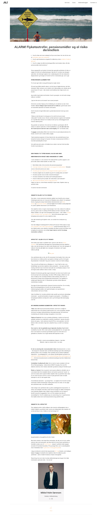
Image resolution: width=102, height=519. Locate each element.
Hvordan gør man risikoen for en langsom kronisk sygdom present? (50, 171)
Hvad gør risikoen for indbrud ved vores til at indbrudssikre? (49, 167)
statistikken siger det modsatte (40, 57)
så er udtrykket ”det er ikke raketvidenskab (42, 226)
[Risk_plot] (51, 253)
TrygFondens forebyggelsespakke (51, 447)
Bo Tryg (57, 451)
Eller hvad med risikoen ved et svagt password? (45, 180)
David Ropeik (47, 444)
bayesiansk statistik (41, 203)
